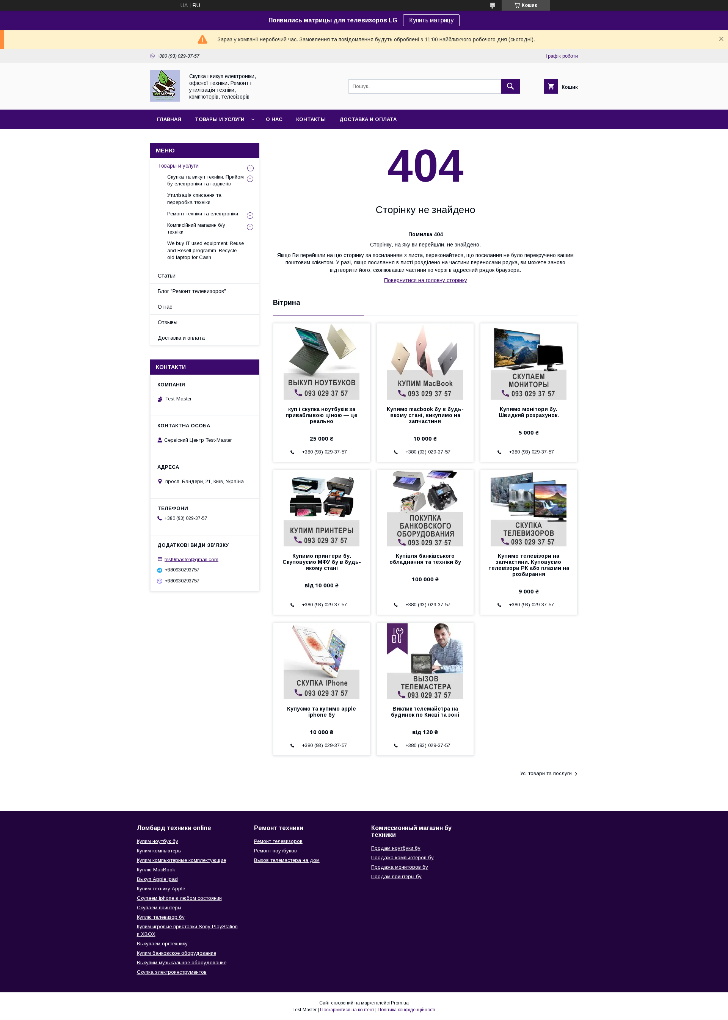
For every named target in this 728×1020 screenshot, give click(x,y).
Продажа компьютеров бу (402, 857)
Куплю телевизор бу (161, 917)
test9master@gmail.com (191, 559)
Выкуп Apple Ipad (157, 879)
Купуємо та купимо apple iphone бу (321, 712)
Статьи (167, 276)
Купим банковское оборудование (176, 953)
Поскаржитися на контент (347, 1009)
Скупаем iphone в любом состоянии (179, 898)
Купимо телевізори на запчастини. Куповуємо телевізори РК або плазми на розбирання (528, 565)
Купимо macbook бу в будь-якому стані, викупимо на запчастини (425, 415)
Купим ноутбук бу (157, 841)
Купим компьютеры (159, 851)
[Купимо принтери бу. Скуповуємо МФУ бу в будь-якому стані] (321, 508)
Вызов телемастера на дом (287, 860)
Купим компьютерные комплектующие (181, 860)
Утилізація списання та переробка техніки (194, 198)
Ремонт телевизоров (278, 841)
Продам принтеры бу (396, 876)
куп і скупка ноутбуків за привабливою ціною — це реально (322, 415)
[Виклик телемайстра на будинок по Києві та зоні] (425, 661)
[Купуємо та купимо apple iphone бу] (321, 661)
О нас (274, 119)
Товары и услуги (220, 119)
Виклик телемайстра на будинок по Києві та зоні (425, 712)
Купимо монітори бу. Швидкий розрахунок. (529, 412)
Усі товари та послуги (546, 773)
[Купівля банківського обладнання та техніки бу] (425, 508)
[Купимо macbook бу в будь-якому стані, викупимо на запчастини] (425, 361)
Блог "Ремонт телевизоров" (192, 291)
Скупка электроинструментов (172, 972)
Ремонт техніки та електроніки (202, 214)
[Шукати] (510, 86)
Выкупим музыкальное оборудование (181, 962)
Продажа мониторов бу (399, 867)
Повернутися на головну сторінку (425, 280)
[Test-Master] (165, 100)
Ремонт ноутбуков (275, 851)
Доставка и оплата (368, 119)
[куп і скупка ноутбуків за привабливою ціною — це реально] (321, 361)
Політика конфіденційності (406, 1009)
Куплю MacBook (156, 869)
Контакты (311, 119)
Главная (169, 119)
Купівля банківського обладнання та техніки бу (425, 559)
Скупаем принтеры (159, 907)
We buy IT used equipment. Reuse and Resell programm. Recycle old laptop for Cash (205, 250)
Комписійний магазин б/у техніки (196, 228)
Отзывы (167, 322)
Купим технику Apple (161, 888)
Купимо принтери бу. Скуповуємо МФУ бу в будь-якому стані (321, 562)
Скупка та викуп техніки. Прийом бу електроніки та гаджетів (205, 180)
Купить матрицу (431, 20)
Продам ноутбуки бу (395, 848)
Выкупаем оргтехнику (162, 943)
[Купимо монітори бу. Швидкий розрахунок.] (528, 361)
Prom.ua (400, 1003)
